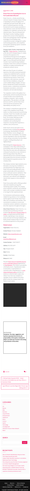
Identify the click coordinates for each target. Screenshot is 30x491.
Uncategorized (6, 426)
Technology (5, 425)
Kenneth (7, 371)
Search (5, 438)
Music (4, 419)
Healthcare (5, 417)
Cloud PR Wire (6, 413)
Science (4, 421)
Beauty (4, 408)
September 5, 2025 (8, 10)
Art (3, 406)
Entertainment (6, 415)
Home (6, 483)
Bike (4, 410)
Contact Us (25, 486)
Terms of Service (21, 483)
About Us (12, 483)
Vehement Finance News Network (11, 428)
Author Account (20, 485)
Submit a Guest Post (7, 486)
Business (5, 412)
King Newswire (8, 265)
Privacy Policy (10, 485)
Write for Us (18, 486)
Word (4, 430)
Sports (4, 423)
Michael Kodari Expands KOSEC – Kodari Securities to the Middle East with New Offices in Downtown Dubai (14, 380)
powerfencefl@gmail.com (9, 239)
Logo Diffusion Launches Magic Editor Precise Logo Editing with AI (15, 386)
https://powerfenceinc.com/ (15, 234)
